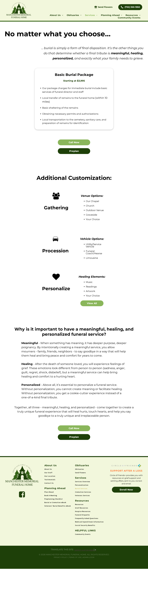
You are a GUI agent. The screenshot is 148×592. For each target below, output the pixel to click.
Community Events (83, 534)
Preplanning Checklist (53, 499)
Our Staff (48, 473)
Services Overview (82, 481)
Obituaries (79, 469)
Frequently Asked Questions (86, 518)
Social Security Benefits (85, 525)
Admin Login (88, 557)
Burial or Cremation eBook (55, 502)
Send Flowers (80, 473)
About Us (48, 469)
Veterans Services (82, 495)
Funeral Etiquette (82, 515)
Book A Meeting (50, 495)
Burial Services (81, 488)
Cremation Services (83, 492)
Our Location (49, 476)
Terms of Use (75, 557)
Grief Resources (81, 508)
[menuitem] (56, 15)
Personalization (81, 485)
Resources (79, 504)
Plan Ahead (49, 492)
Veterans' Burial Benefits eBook (57, 506)
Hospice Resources (83, 511)
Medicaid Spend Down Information (89, 522)
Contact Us (49, 483)
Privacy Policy (61, 557)
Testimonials (49, 480)
